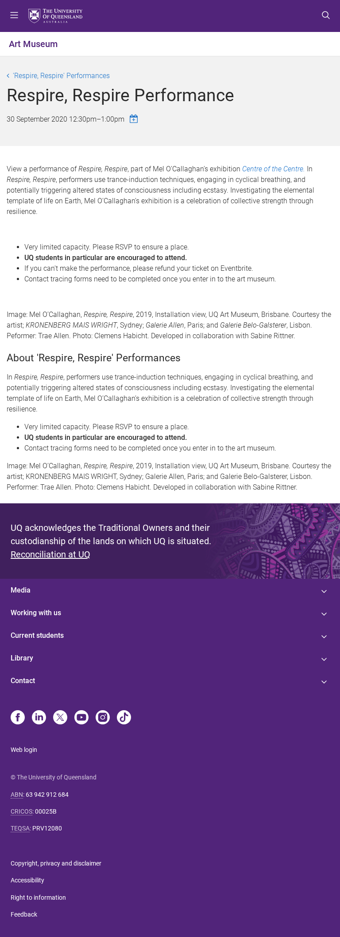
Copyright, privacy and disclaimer (56, 863)
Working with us (36, 613)
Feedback (24, 914)
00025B (46, 811)
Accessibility (27, 880)
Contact (23, 680)
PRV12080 (47, 828)
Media (21, 590)
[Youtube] (81, 718)
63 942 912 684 (47, 794)
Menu (14, 16)
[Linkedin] (39, 718)
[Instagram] (103, 718)
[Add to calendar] (135, 119)
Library (22, 658)
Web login (24, 749)
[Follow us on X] (60, 718)
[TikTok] (124, 718)
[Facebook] (18, 718)
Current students (37, 635)
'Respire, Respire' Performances (61, 75)
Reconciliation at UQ (50, 554)
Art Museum (33, 44)
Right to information (38, 897)
